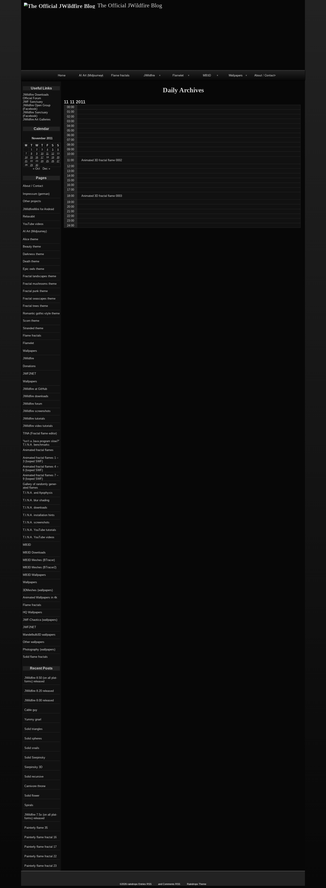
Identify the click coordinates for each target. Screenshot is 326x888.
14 (26, 157)
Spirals (28, 805)
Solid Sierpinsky (34, 757)
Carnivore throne (34, 786)
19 (52, 157)
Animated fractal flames (38, 450)
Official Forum (32, 98)
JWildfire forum (32, 403)
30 (36, 165)
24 (42, 161)
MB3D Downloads (34, 552)
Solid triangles (33, 729)
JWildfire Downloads (36, 94)
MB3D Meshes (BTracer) (39, 560)
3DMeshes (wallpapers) (38, 590)
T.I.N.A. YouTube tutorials (39, 530)
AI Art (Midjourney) (91, 75)
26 (52, 161)
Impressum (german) (36, 193)
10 (42, 153)
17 (42, 157)
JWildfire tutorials (34, 418)
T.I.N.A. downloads (35, 507)
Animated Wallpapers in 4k (40, 597)
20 (58, 157)
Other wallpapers (33, 642)
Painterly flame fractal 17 (40, 846)
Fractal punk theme (35, 291)
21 (26, 161)
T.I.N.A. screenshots (36, 522)
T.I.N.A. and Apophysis (38, 492)
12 (52, 153)
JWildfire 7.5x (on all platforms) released (40, 816)
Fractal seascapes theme (39, 298)
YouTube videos (33, 224)
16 (36, 157)
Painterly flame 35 (36, 827)
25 (47, 161)
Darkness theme (33, 254)
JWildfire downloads (35, 396)
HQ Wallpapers (32, 612)
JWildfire (149, 75)
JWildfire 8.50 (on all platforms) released (40, 679)
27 (58, 161)
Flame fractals (120, 75)
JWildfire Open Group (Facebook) (36, 107)
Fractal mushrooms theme (40, 283)
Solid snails (31, 748)
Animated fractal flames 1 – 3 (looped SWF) (40, 459)
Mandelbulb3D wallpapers (39, 634)
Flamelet (178, 75)
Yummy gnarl (32, 719)
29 (31, 165)
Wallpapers (236, 75)
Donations (29, 366)
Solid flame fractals (35, 656)
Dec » (46, 168)
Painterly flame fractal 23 (40, 865)
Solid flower (31, 795)
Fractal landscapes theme (39, 276)
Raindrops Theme (196, 884)
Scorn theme (31, 320)
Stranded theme (33, 328)
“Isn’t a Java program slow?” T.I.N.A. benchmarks (41, 442)
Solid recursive (33, 776)
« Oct (36, 168)
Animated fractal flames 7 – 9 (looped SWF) (40, 477)
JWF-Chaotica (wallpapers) (40, 619)
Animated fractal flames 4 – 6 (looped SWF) (40, 468)
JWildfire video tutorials (38, 426)
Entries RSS (144, 884)
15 (31, 157)
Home (61, 75)
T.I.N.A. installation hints (39, 515)
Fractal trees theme (35, 306)
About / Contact (264, 75)
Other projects (32, 201)
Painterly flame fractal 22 (40, 856)
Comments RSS (171, 884)
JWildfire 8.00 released (39, 700)
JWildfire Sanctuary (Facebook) (35, 114)
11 (47, 153)
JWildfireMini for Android (38, 209)
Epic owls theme (33, 269)
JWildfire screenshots (37, 411)
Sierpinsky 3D (33, 767)
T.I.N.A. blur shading (36, 500)
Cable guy (30, 710)
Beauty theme (32, 246)
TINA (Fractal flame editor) (40, 433)
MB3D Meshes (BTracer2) (39, 567)
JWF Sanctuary (33, 101)
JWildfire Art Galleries (37, 119)
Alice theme (30, 239)
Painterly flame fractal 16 (40, 837)
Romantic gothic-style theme (41, 313)
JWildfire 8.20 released (39, 691)
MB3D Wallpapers (34, 575)
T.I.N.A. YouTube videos (38, 537)
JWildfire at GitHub (35, 389)
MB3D (207, 75)
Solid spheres (33, 738)
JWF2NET (29, 373)
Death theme (31, 261)
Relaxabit (29, 216)
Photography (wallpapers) (39, 649)
